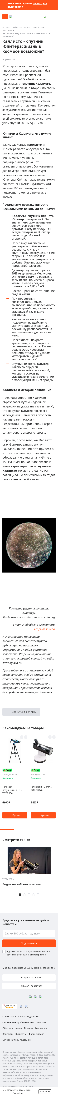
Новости (41, 1022)
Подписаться (29, 943)
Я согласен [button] (45, 1091)
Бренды (28, 1028)
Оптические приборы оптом (18, 1022)
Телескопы (38, 27)
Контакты (7, 1033)
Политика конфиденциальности (18, 1086)
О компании (9, 1016)
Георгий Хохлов (44, 629)
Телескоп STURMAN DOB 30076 (41, 788)
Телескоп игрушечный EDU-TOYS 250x (12, 790)
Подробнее (18, 1093)
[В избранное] (21, 737)
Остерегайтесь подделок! (16, 1039)
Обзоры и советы (21, 27)
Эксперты (20, 1033)
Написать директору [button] (30, 985)
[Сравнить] (25, 737)
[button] (14, 815)
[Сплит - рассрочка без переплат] (7, 770)
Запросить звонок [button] (30, 977)
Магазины (41, 1028)
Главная (6, 27)
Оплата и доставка (28, 1016)
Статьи (8, 30)
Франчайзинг (36, 1033)
